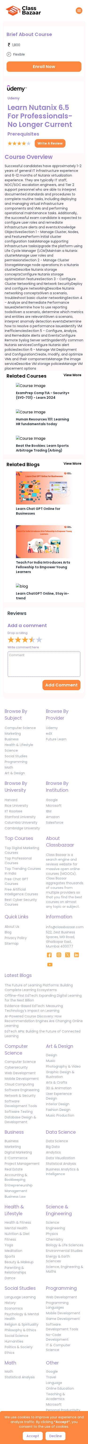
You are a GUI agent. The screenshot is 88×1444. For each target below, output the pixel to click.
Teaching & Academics (55, 1396)
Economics (14, 1308)
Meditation (13, 1250)
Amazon (53, 817)
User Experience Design (59, 1096)
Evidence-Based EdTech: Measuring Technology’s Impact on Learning (34, 1008)
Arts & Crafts (56, 1082)
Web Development (20, 1073)
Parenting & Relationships (15, 1270)
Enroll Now (44, 66)
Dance (10, 1278)
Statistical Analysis (61, 1163)
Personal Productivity (63, 1410)
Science (11, 750)
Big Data (53, 1146)
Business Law (15, 1196)
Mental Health (16, 1228)
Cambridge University (22, 828)
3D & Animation (59, 1088)
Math (9, 767)
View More (72, 375)
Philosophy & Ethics (20, 1330)
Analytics (53, 1152)
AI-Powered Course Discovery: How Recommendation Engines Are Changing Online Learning (44, 1021)
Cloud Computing (19, 1084)
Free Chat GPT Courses (16, 881)
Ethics (9, 1352)
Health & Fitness (18, 1222)
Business (12, 739)
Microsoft (53, 805)
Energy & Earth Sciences (58, 1258)
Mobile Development (22, 1078)
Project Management (22, 1163)
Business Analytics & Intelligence (62, 1171)
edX (49, 733)
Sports (10, 1256)
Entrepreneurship (19, 1185)
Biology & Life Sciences (64, 1245)
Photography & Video (63, 1066)
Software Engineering (22, 1090)
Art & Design (15, 773)
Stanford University (20, 817)
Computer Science (20, 728)
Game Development (63, 1318)
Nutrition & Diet (17, 1233)
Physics (52, 1233)
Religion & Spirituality (21, 1324)
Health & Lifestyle (19, 744)
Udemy (52, 728)
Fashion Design (58, 1109)
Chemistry (54, 1239)
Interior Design (57, 1104)
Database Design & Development (20, 1119)
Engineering (55, 1228)
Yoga (9, 1245)
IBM (48, 811)
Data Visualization (60, 1158)
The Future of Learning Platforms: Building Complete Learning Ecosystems (39, 987)
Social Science (16, 1335)
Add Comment (61, 685)
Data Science (57, 1141)
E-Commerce (16, 1158)
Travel (51, 1377)
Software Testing (19, 1111)
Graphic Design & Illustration (60, 1074)
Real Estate (14, 1169)
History (10, 1302)
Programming (16, 761)
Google (52, 800)
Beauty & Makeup (19, 1262)
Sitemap (12, 943)
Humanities (14, 1341)
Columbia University (21, 822)
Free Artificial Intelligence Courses (21, 891)
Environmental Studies (64, 1250)
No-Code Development (57, 1337)
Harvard (11, 800)
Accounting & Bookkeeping (16, 1177)
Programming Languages (57, 1305)
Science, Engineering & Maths (64, 1269)
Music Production (60, 1115)
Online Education (60, 1388)
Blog (8, 932)
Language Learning (20, 1297)
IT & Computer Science (58, 1347)
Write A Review (50, 143)
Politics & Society (19, 1347)
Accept (33, 1436)
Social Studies (16, 756)
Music (50, 1060)
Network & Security (20, 1095)
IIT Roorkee (13, 811)
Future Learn (56, 739)
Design (51, 1055)
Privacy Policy (16, 938)
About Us (12, 926)
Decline (55, 1436)
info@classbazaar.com (65, 927)
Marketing (13, 733)
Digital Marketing (18, 1152)
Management (16, 1191)
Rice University (16, 805)
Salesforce (54, 822)
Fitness (10, 1239)
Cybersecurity (16, 1067)
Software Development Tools (21, 1103)
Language (54, 1382)
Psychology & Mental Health (22, 1316)
